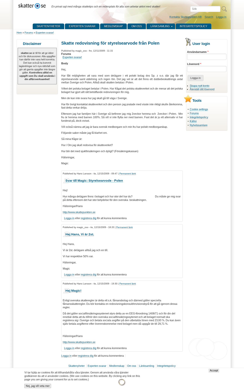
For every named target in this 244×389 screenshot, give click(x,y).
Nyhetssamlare (198, 125)
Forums (29, 32)
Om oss (131, 365)
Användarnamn (197, 52)
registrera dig (88, 218)
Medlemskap (116, 365)
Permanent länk (127, 173)
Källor (193, 121)
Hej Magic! (73, 290)
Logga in (221, 17)
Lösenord (193, 64)
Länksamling (146, 365)
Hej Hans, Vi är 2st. (79, 234)
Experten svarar (97, 365)
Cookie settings (199, 109)
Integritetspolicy (199, 117)
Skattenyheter (76, 365)
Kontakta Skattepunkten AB (185, 17)
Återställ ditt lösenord (202, 89)
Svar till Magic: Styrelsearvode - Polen (94, 180)
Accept (214, 370)
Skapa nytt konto (199, 85)
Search (209, 17)
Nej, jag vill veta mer (38, 386)
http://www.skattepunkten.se (79, 212)
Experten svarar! (45, 32)
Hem (19, 32)
